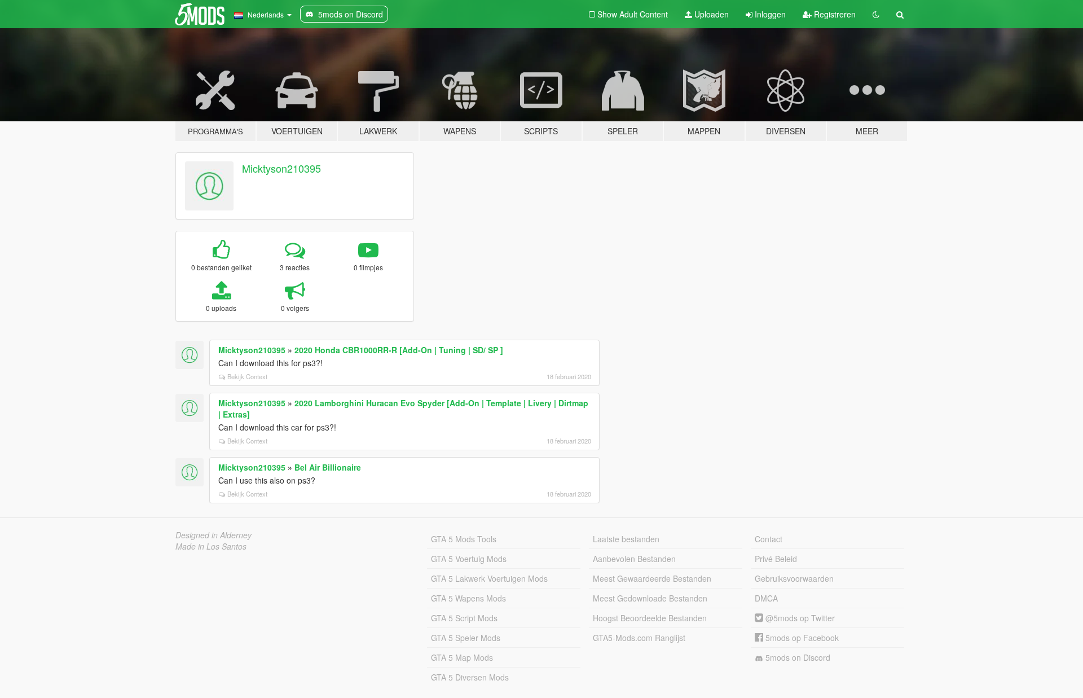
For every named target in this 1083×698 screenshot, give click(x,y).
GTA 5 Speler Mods (465, 637)
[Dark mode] (876, 14)
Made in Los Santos (210, 546)
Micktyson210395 (281, 168)
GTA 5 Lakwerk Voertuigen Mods (489, 578)
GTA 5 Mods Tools (463, 539)
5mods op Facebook (801, 637)
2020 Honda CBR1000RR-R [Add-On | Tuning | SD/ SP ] (398, 349)
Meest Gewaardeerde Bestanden (652, 578)
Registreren (834, 14)
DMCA (766, 598)
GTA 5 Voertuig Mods (469, 558)
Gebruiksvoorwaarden (794, 578)
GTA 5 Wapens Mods (468, 598)
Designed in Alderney (213, 535)
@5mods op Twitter (799, 618)
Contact (768, 539)
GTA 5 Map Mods (462, 657)
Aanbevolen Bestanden (634, 558)
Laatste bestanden (626, 539)
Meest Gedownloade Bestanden (650, 598)
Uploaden (710, 14)
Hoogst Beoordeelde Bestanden (650, 618)
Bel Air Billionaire (327, 467)
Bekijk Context (247, 376)
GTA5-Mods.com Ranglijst (639, 637)
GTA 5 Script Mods (464, 618)
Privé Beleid (776, 558)
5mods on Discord (796, 657)
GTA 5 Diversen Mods (470, 677)
